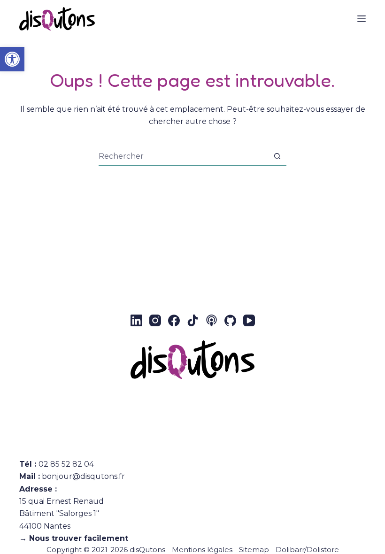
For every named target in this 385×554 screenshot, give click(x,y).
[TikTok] (193, 320)
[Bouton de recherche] (277, 156)
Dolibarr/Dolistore (307, 549)
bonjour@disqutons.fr (83, 476)
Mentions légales (202, 549)
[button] (12, 59)
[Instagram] (155, 320)
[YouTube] (249, 320)
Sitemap (254, 549)
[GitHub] (230, 320)
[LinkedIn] (136, 320)
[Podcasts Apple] (211, 320)
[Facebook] (174, 320)
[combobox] (183, 155)
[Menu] (361, 19)
